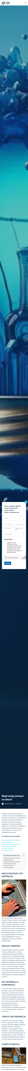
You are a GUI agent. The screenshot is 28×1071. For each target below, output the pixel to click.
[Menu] (25, 2)
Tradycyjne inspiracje (9, 846)
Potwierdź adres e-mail (19, 528)
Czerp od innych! (8, 848)
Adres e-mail (7, 528)
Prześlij (7, 563)
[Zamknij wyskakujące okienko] (26, 502)
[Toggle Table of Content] (22, 855)
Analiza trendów (8, 842)
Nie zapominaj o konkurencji (11, 844)
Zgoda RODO (8, 539)
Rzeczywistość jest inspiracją (11, 840)
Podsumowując (7, 850)
